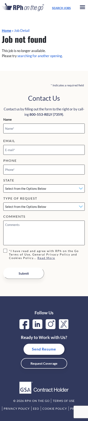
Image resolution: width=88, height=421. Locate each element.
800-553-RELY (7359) (46, 114)
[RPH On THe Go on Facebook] (24, 328)
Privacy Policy (17, 408)
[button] (82, 7)
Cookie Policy (54, 408)
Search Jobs (61, 8)
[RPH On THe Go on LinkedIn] (37, 328)
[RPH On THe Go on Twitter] (64, 328)
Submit (24, 273)
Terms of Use (64, 400)
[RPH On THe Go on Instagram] (50, 328)
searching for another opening (39, 56)
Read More (46, 258)
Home (6, 30)
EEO (36, 408)
